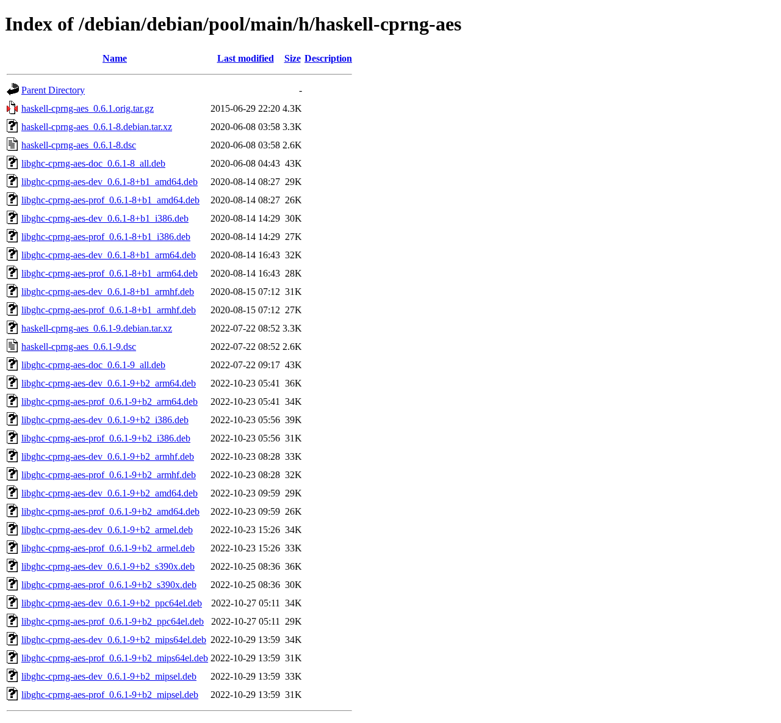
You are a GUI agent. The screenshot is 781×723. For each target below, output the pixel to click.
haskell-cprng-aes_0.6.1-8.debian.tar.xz (96, 127)
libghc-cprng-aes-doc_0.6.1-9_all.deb (93, 365)
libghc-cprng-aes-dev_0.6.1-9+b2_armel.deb (107, 530)
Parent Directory (53, 90)
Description (328, 58)
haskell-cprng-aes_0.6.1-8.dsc (78, 145)
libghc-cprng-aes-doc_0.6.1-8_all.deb (93, 163)
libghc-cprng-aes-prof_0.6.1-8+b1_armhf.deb (108, 310)
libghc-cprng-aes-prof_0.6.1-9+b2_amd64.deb (110, 511)
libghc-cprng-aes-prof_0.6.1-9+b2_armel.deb (108, 548)
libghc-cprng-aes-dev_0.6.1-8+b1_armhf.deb (107, 291)
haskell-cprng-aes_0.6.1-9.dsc (78, 346)
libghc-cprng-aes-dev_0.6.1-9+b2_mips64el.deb (113, 639)
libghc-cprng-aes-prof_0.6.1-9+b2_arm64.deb (109, 401)
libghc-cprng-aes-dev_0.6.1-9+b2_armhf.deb (107, 456)
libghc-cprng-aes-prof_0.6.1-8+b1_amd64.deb (110, 200)
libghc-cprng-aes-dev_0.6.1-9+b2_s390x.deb (108, 566)
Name (115, 58)
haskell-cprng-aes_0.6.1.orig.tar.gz (87, 108)
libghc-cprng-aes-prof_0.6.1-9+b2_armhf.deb (108, 475)
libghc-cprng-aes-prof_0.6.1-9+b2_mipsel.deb (109, 694)
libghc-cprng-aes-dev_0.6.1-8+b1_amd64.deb (109, 181)
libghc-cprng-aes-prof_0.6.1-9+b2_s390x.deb (108, 584)
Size (292, 58)
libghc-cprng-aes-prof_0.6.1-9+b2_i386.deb (105, 438)
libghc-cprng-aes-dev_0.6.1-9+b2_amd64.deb (109, 493)
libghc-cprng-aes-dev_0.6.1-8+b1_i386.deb (105, 218)
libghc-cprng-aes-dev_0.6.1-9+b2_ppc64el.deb (111, 603)
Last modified (245, 58)
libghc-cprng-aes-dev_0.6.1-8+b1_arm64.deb (108, 255)
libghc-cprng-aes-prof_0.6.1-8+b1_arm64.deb (109, 273)
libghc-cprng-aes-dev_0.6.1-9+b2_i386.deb (105, 420)
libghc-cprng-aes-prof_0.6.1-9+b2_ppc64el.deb (112, 621)
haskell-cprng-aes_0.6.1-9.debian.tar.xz (96, 328)
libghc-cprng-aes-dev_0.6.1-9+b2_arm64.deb (108, 383)
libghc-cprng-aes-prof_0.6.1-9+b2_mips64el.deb (114, 658)
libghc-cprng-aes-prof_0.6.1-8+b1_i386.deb (105, 236)
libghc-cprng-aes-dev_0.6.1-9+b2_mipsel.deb (108, 676)
